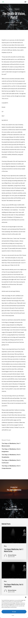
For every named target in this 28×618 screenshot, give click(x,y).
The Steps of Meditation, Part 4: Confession (11, 461)
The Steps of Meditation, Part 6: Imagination (11, 450)
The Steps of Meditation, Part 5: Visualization (11, 456)
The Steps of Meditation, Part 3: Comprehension (11, 467)
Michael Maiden (10, 22)
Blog (10, 9)
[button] (25, 597)
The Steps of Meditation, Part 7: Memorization (11, 445)
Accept (14, 611)
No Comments (14, 24)
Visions (17, 9)
